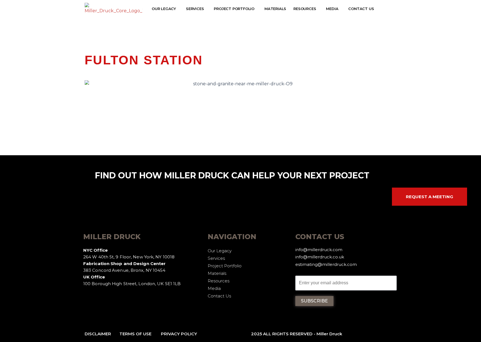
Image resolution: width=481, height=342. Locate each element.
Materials (275, 8)
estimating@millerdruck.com (326, 264)
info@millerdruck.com (318, 249)
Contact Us (361, 8)
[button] (165, 9)
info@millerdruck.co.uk (319, 256)
